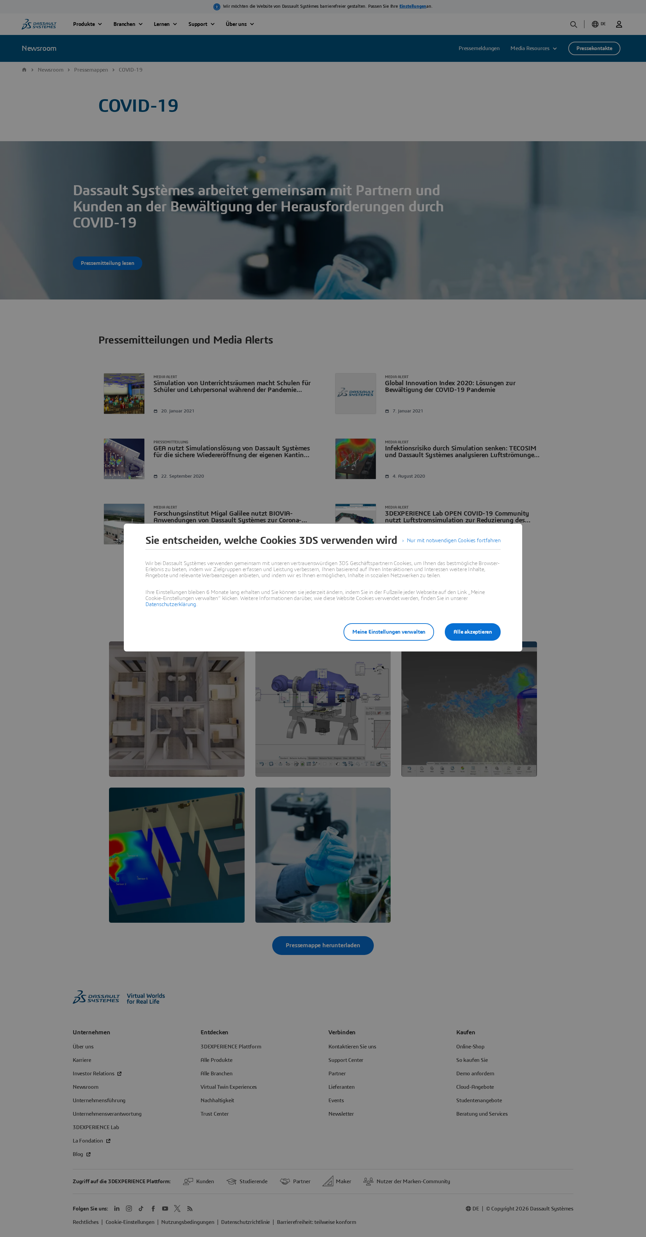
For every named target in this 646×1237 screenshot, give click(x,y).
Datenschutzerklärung (170, 604)
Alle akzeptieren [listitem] (473, 632)
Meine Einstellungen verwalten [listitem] (388, 632)
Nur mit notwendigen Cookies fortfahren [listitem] (454, 540)
